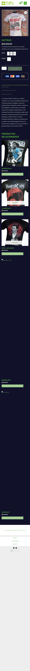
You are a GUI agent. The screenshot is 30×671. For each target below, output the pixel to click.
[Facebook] (14, 548)
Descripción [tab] (5, 87)
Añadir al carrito (15, 68)
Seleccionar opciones (12, 174)
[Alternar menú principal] (25, 3)
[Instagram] (16, 548)
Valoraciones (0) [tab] (7, 94)
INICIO (15, 538)
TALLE (3, 53)
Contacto (15, 544)
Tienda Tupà (15, 541)
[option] (8, 53)
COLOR (4, 58)
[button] (25, 12)
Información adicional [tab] (9, 90)
